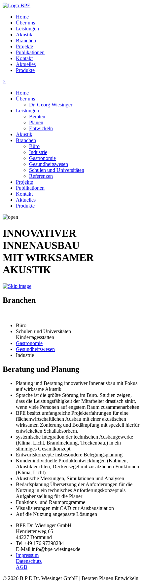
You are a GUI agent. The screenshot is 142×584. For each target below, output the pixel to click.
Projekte (24, 46)
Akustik (24, 34)
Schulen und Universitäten (56, 170)
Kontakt (24, 58)
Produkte (25, 70)
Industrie (38, 152)
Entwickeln (41, 128)
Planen (36, 122)
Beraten (37, 116)
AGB (21, 567)
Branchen (26, 40)
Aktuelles (26, 64)
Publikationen (30, 52)
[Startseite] (16, 5)
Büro (34, 146)
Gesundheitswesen (48, 164)
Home (22, 16)
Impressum (27, 555)
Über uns (25, 22)
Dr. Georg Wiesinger (50, 104)
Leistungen (27, 28)
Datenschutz (29, 561)
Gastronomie (42, 158)
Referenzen (41, 176)
